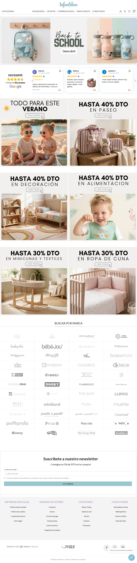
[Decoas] (52, 375)
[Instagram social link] (114, 547)
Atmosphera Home (121, 507)
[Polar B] (52, 423)
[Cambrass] (52, 365)
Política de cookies (18, 512)
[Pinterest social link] (123, 547)
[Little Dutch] (86, 394)
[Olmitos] (17, 414)
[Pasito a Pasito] (52, 414)
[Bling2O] (52, 355)
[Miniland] (52, 404)
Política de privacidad (18, 507)
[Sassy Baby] (17, 433)
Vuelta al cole (87, 512)
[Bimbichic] (86, 346)
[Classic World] (17, 375)
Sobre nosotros (52, 525)
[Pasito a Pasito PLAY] (86, 414)
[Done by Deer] (17, 384)
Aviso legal (18, 521)
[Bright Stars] (17, 365)
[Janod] (17, 394)
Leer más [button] (108, 90)
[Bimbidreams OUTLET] (17, 355)
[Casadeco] (86, 365)
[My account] (120, 11)
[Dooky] (52, 384)
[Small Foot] (52, 433)
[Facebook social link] (106, 547)
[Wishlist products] (129, 11)
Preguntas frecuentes (52, 530)
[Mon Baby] (86, 404)
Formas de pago (52, 516)
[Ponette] (86, 423)
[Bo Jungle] (86, 355)
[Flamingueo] (86, 384)
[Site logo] (68, 4)
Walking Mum (121, 512)
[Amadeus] (52, 336)
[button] (135, 80)
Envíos (52, 512)
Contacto (52, 507)
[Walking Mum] (86, 433)
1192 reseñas (20, 83)
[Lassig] (52, 394)
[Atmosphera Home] (86, 336)
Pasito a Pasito (120, 516)
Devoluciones (52, 521)
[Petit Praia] (17, 423)
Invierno (86, 521)
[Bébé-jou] (52, 346)
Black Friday (86, 507)
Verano (86, 516)
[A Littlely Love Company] (17, 336)
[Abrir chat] (131, 557)
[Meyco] (17, 404)
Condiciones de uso (18, 516)
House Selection (121, 384)
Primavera (86, 525)
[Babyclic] (17, 346)
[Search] (125, 11)
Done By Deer (121, 521)
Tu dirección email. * (11, 469)
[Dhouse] (86, 375)
